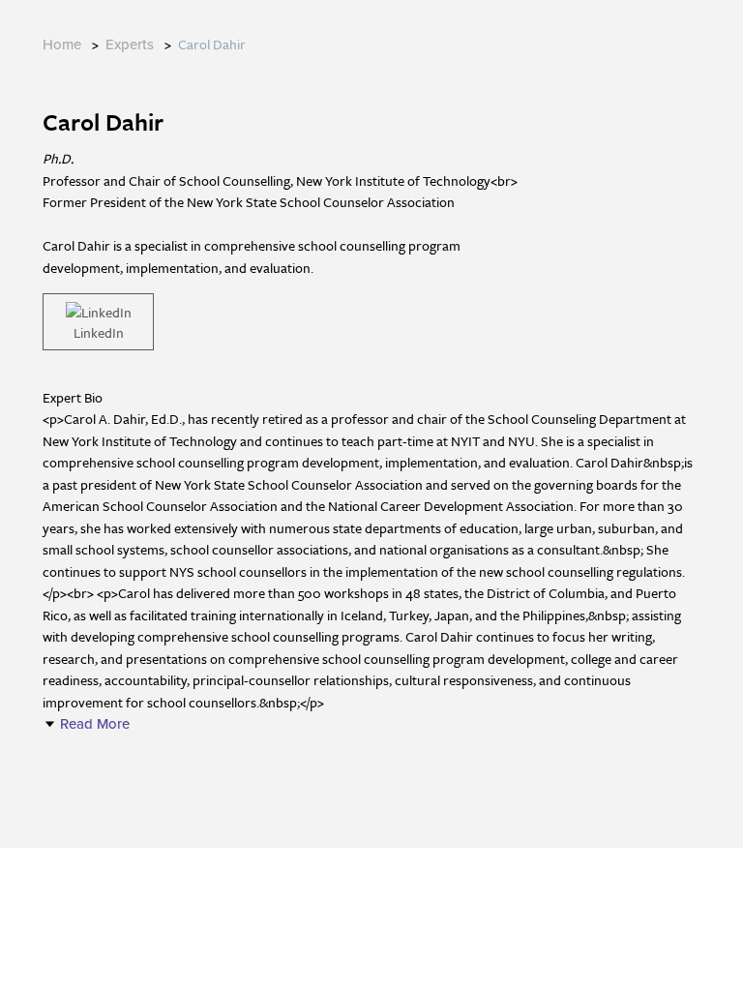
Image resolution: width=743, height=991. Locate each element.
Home (62, 44)
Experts (129, 44)
